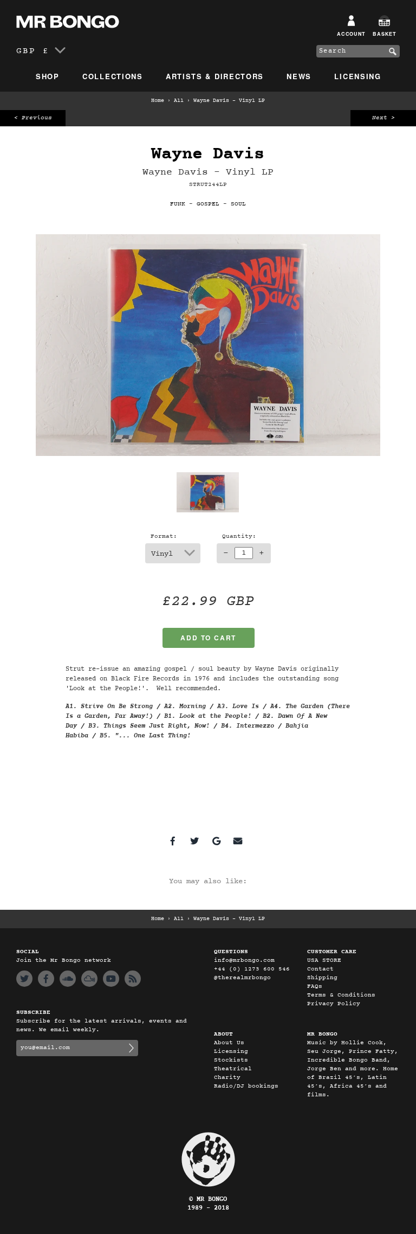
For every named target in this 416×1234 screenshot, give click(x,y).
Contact (320, 969)
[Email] (238, 841)
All (179, 101)
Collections (112, 76)
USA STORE (324, 960)
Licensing (357, 76)
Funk (177, 204)
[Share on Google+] (216, 841)
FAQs (314, 986)
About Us (229, 1043)
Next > (383, 118)
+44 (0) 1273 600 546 (252, 969)
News (299, 76)
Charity (227, 1078)
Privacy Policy (333, 1004)
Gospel (208, 204)
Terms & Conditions (341, 995)
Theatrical (233, 1069)
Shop (48, 76)
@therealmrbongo (242, 978)
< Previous (33, 118)
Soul (238, 204)
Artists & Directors (215, 76)
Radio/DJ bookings (246, 1086)
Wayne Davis (207, 154)
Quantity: (239, 536)
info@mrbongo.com (244, 960)
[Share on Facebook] (173, 841)
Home (157, 101)
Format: (164, 536)
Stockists (231, 1060)
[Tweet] (194, 841)
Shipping (322, 978)
